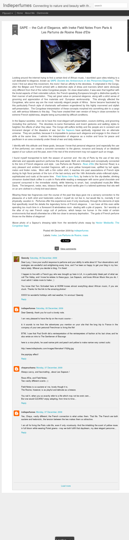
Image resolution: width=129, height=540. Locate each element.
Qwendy (25, 257)
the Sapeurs (68, 130)
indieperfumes (81, 230)
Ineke (54, 235)
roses (85, 235)
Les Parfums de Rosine (69, 235)
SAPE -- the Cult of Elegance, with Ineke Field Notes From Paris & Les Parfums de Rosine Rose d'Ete (66, 29)
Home (20, 12)
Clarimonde (42, 12)
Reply (23, 299)
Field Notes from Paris (67, 176)
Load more (66, 485)
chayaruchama (28, 367)
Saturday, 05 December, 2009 (43, 257)
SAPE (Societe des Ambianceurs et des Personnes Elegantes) (81, 80)
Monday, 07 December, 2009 (49, 367)
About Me (30, 12)
